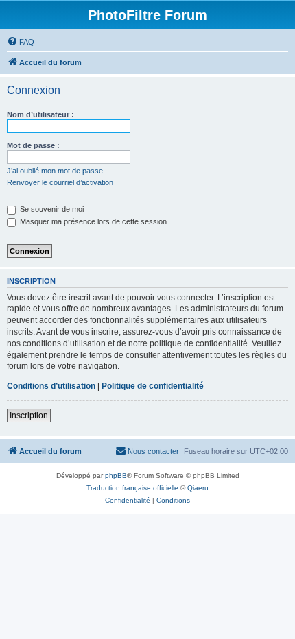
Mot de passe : (33, 145)
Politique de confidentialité (153, 386)
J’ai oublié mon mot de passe (55, 171)
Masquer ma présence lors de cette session (92, 221)
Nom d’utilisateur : (40, 114)
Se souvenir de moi (51, 209)
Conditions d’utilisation (51, 386)
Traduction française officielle (132, 488)
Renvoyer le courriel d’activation (60, 182)
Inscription (29, 415)
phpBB (116, 475)
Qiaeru (198, 488)
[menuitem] (20, 42)
